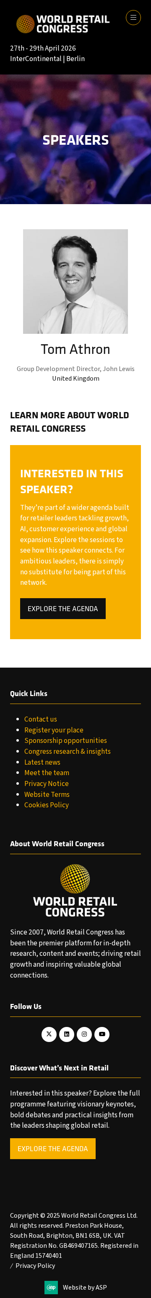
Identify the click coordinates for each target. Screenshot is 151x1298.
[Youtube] (101, 1034)
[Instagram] (84, 1034)
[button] (133, 17)
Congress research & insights (67, 751)
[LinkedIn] (66, 1034)
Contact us (40, 719)
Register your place (53, 730)
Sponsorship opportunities (65, 740)
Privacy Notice (46, 783)
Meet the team (46, 773)
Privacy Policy (35, 1265)
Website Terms (47, 794)
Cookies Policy (46, 805)
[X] (49, 1034)
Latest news (42, 762)
